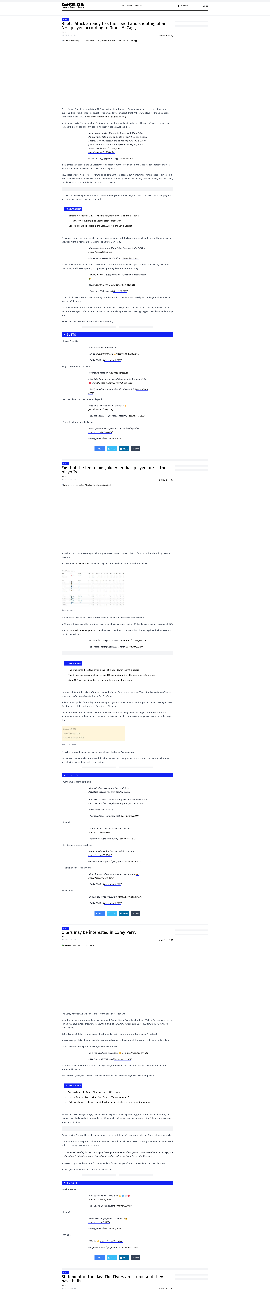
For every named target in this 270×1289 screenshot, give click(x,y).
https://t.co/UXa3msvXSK (100, 432)
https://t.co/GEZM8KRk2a (100, 832)
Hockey (122, 6)
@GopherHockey (100, 285)
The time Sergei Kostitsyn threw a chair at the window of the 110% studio (103, 670)
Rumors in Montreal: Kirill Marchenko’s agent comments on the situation (103, 215)
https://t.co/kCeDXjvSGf (136, 1053)
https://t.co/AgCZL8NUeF (100, 855)
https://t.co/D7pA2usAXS (127, 354)
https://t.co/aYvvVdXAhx (111, 1241)
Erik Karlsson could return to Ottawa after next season (94, 221)
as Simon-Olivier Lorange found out (82, 630)
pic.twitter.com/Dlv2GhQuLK (118, 383)
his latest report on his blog (106, 116)
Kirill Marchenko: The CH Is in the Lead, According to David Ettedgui (100, 226)
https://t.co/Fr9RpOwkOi (100, 252)
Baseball (138, 6)
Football (130, 6)
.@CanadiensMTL (97, 274)
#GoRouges (99, 383)
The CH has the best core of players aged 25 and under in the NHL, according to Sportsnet (111, 675)
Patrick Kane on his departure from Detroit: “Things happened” (98, 1097)
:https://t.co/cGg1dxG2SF (112, 148)
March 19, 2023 (120, 291)
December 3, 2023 (127, 158)
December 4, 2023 (112, 438)
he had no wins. (82, 563)
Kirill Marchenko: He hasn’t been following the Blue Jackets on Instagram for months (109, 1102)
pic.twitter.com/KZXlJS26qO (101, 409)
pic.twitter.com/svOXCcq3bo (101, 152)
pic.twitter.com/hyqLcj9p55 (122, 285)
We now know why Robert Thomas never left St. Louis (94, 1092)
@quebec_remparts (118, 373)
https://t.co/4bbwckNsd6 (130, 897)
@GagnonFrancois (104, 354)
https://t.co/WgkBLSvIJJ (135, 640)
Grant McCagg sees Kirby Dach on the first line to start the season (100, 680)
